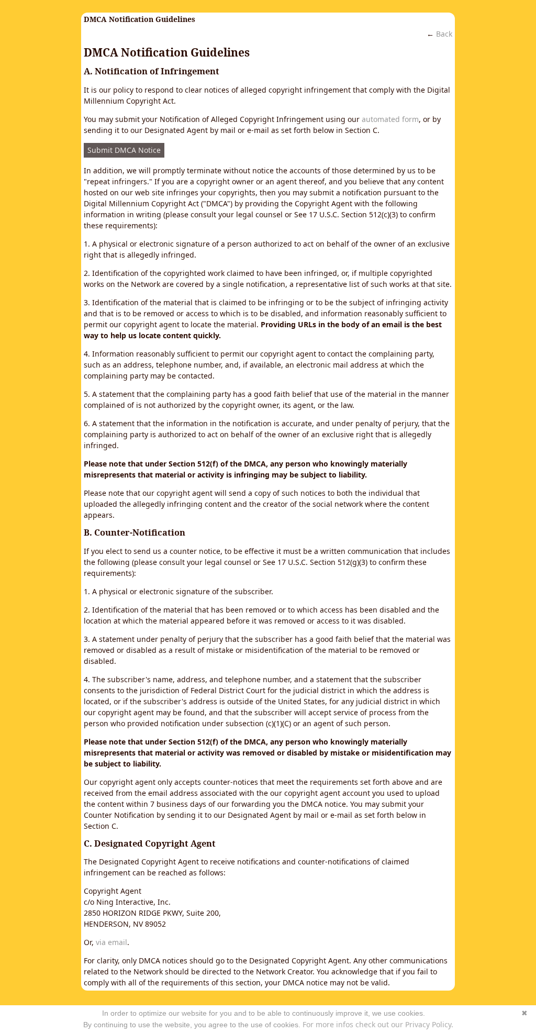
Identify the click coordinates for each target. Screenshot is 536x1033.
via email (111, 942)
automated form (390, 119)
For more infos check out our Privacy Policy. (378, 1024)
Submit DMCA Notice (124, 150)
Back (444, 34)
